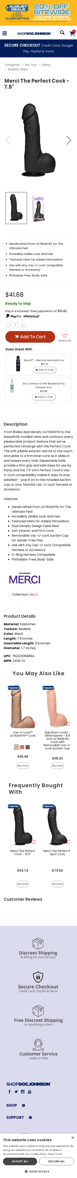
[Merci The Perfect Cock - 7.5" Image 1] (38, 140)
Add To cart (33, 337)
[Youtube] (29, 1091)
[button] (4, 33)
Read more (55, 1154)
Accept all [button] (20, 1161)
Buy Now (23, 765)
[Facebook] (9, 1091)
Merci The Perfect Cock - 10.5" (22, 852)
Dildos (46, 65)
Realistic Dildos (18, 69)
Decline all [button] (56, 1161)
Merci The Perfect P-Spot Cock (57, 852)
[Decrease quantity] (8, 325)
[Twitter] (16, 1091)
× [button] (72, 1137)
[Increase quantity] (22, 325)
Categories (12, 65)
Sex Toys (31, 65)
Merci (33, 594)
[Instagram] (23, 1091)
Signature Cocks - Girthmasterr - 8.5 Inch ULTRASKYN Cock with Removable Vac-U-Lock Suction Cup (57, 740)
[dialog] (38, 1156)
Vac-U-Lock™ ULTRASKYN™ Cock (23, 734)
